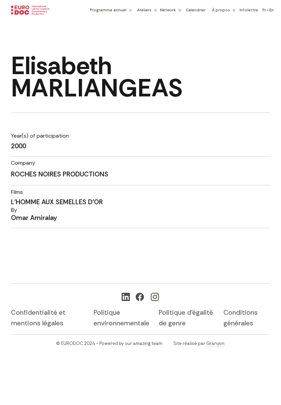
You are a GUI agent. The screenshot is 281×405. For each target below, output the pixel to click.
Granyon (215, 343)
